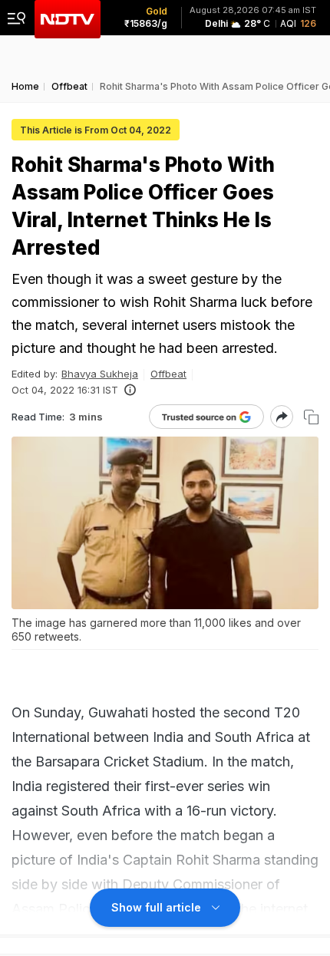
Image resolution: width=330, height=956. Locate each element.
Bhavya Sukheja (99, 374)
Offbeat (168, 374)
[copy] (311, 417)
